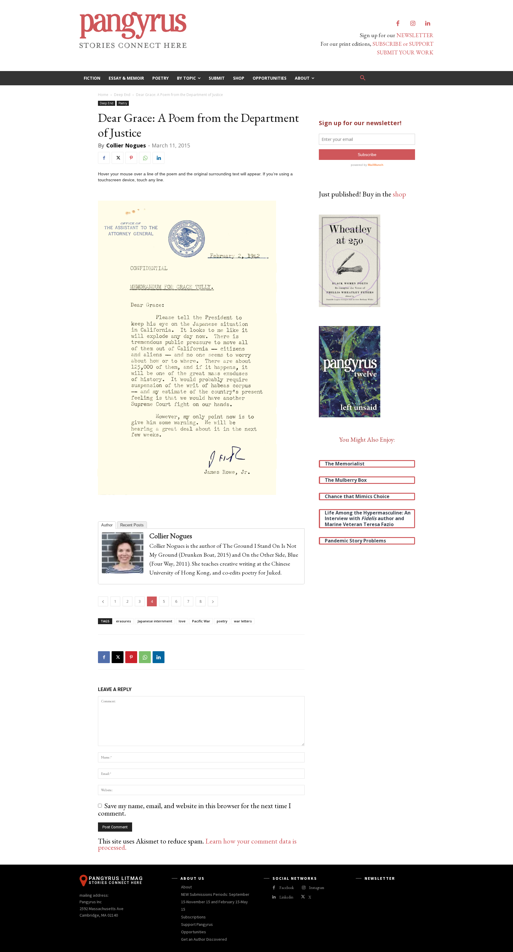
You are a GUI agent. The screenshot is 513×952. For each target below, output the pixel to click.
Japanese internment (154, 621)
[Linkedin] (427, 24)
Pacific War (201, 621)
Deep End (122, 94)
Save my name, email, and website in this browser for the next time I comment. (194, 809)
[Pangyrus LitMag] (164, 30)
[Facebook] (398, 24)
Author (107, 525)
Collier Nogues (126, 145)
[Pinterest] (131, 158)
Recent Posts (132, 525)
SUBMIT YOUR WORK (405, 52)
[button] (363, 78)
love (182, 621)
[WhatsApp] (145, 158)
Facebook (286, 887)
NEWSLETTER (414, 35)
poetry (222, 621)
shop (399, 194)
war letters (243, 621)
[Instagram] (413, 24)
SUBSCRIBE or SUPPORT (403, 44)
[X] (118, 158)
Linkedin (286, 897)
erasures (123, 621)
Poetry (122, 103)
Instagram (316, 887)
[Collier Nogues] (125, 552)
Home (103, 94)
